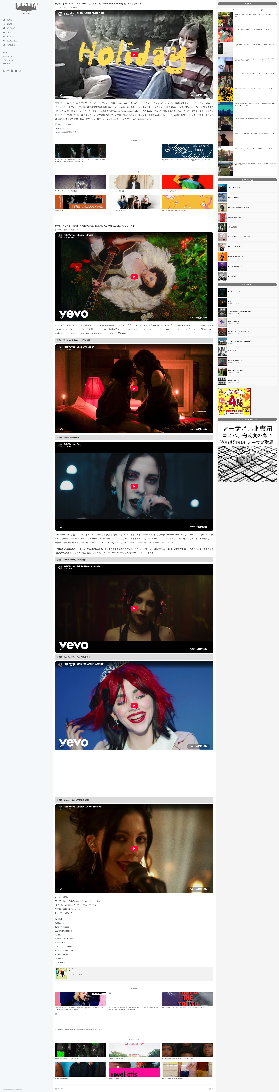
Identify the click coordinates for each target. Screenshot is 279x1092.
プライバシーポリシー (10, 60)
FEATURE (11, 45)
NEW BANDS (12, 41)
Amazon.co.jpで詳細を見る (65, 132)
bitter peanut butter (65, 124)
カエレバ (65, 128)
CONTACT (6, 64)
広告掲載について (9, 56)
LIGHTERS (77, 8)
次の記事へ (209, 1089)
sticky (75, 974)
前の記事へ (59, 1089)
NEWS (9, 24)
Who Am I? (72, 969)
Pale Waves (78, 230)
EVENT (10, 32)
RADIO (9, 37)
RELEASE (11, 28)
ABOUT (5, 52)
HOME (9, 20)
